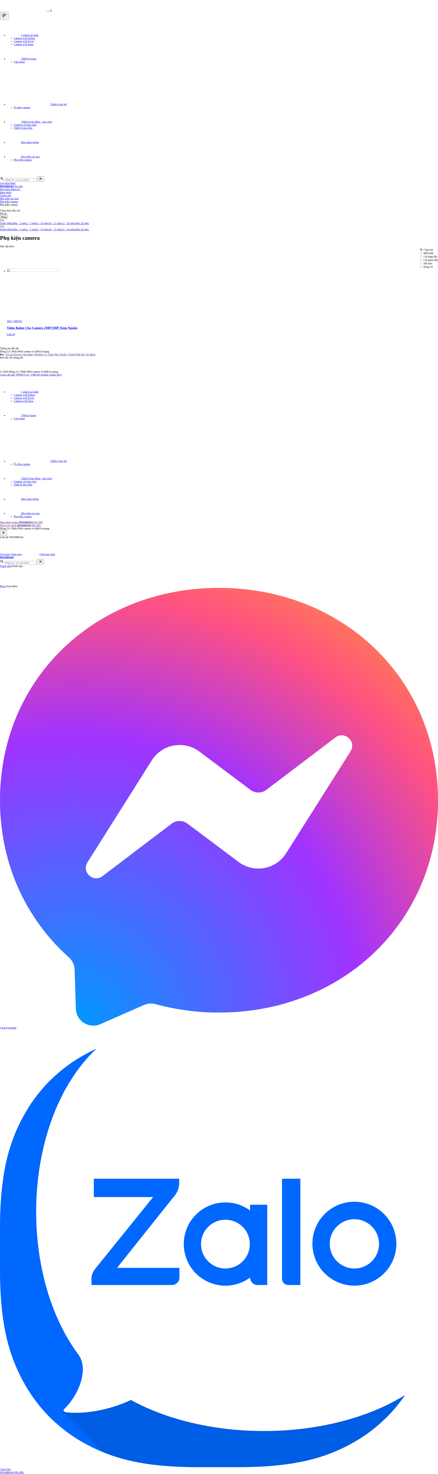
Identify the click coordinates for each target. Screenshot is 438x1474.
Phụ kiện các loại (9, 198)
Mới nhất (428, 253)
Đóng (4, 217)
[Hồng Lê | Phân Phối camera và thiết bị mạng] (23, 10)
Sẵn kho (427, 263)
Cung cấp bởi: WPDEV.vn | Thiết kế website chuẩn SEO (31, 374)
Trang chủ (5, 195)
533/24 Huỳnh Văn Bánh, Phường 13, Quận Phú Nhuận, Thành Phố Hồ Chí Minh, (50, 354)
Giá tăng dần (430, 256)
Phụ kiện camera (9, 201)
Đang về (428, 266)
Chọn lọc (428, 249)
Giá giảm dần (430, 260)
